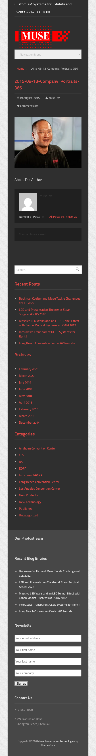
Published (26, 508)
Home (20, 68)
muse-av (54, 98)
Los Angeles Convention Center (39, 488)
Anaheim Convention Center (37, 448)
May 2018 (25, 396)
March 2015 (26, 416)
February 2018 (28, 409)
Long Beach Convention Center (39, 482)
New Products (28, 495)
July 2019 (25, 382)
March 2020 (26, 375)
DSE (21, 462)
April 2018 (25, 402)
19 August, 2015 (29, 98)
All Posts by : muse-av (63, 217)
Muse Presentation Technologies (56, 741)
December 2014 (29, 422)
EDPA (22, 468)
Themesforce (48, 745)
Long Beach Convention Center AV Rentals (47, 343)
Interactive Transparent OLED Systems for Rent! (49, 605)
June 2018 (25, 389)
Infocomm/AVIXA (30, 475)
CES (21, 455)
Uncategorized (28, 515)
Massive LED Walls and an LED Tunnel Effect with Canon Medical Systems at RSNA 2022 (49, 323)
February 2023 (28, 369)
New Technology (30, 502)
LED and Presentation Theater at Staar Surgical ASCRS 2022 (44, 311)
